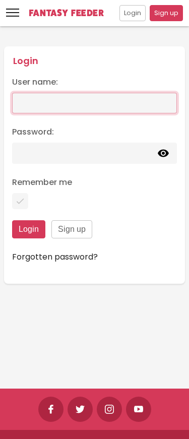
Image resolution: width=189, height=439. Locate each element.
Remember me (42, 182)
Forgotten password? (55, 257)
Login (132, 13)
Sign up (166, 13)
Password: (33, 132)
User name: (35, 82)
